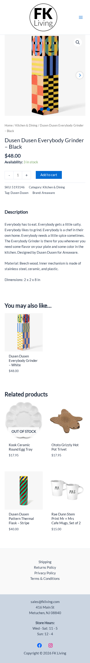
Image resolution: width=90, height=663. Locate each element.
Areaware (48, 193)
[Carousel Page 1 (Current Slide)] (41, 109)
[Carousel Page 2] (48, 109)
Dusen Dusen (19, 193)
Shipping (45, 562)
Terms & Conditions (45, 579)
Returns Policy (45, 567)
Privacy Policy (45, 573)
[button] (78, 42)
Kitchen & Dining (26, 125)
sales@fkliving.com (45, 602)
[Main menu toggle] (80, 17)
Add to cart (48, 175)
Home (9, 125)
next (79, 75)
